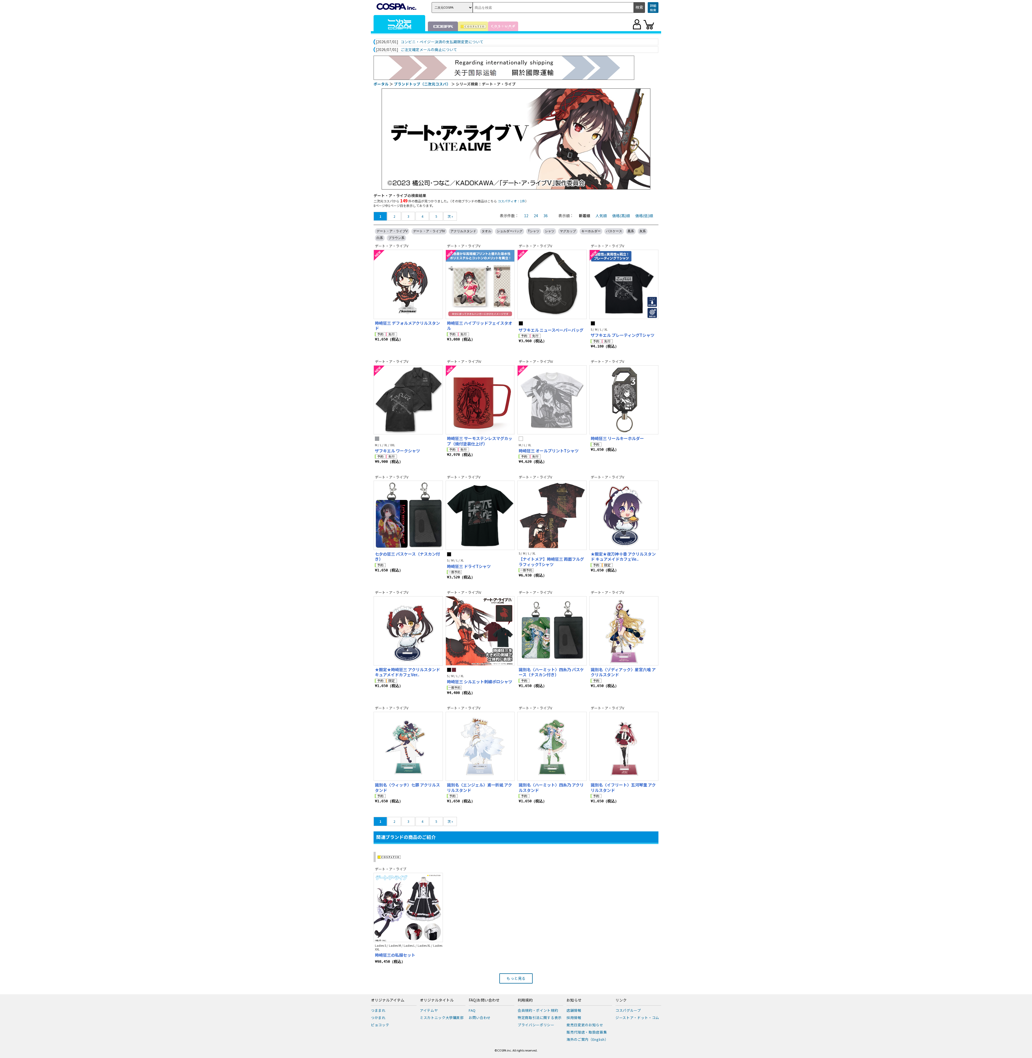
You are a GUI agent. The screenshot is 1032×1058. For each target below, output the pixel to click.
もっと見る (516, 978)
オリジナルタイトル (437, 1000)
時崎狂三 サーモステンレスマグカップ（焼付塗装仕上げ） (479, 440)
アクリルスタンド (463, 231)
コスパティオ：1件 (511, 201)
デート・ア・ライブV (392, 231)
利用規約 (525, 1000)
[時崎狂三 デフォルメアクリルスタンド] (408, 284)
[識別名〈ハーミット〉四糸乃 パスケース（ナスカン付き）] (552, 630)
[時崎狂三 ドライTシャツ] (480, 515)
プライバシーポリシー (536, 1024)
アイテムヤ (429, 1010)
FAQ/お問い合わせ (484, 1000)
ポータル (381, 84)
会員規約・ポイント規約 (538, 1010)
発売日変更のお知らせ (585, 1024)
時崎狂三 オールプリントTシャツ (549, 450)
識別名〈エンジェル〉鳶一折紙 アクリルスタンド (479, 787)
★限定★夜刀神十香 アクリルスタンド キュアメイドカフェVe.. (623, 556)
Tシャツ (533, 231)
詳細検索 (653, 7)
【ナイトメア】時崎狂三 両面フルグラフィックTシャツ (551, 561)
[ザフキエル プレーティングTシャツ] (624, 284)
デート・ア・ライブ (390, 868)
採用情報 (574, 1017)
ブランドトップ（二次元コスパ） (422, 84)
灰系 (642, 231)
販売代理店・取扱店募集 (587, 1032)
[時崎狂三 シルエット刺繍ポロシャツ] (480, 630)
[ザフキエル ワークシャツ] (408, 400)
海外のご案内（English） (587, 1039)
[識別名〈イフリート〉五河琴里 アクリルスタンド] (624, 746)
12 (526, 215)
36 (545, 215)
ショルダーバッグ (509, 231)
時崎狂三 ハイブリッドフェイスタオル (479, 325)
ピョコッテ (380, 1024)
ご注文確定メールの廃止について (429, 49)
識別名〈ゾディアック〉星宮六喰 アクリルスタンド (623, 672)
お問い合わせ (480, 1017)
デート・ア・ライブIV (429, 231)
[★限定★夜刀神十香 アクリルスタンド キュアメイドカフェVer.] (624, 515)
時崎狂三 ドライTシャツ (469, 566)
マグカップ (568, 231)
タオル (486, 231)
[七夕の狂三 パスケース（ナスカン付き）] (408, 515)
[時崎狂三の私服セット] (408, 907)
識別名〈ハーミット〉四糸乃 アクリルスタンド (551, 787)
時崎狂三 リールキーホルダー (617, 438)
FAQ (472, 1010)
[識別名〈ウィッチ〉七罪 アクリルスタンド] (408, 746)
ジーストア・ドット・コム (637, 1017)
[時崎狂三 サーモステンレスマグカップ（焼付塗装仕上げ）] (480, 400)
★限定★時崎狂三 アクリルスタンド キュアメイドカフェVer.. (407, 672)
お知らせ (574, 1000)
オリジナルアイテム (387, 1000)
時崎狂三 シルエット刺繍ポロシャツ (479, 681)
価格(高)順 (621, 215)
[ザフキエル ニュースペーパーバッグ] (552, 284)
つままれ (378, 1010)
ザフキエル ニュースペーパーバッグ (551, 330)
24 (536, 215)
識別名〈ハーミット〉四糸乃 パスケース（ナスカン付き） (551, 672)
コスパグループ (628, 1010)
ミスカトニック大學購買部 (442, 1017)
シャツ (549, 231)
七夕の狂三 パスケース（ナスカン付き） (407, 556)
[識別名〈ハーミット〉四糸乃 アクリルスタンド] (552, 746)
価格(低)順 (644, 215)
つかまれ (378, 1017)
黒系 (631, 231)
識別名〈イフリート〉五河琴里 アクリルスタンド (623, 787)
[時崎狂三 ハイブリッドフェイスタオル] (480, 284)
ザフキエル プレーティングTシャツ (622, 335)
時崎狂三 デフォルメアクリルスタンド (407, 325)
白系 (380, 238)
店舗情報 (574, 1010)
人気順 (601, 215)
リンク (621, 1000)
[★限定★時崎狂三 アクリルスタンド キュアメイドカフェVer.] (408, 630)
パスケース (614, 231)
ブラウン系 (396, 238)
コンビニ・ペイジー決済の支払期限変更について (442, 42)
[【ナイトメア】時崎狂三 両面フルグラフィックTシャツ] (552, 515)
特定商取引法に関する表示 (540, 1017)
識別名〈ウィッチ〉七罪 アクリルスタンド (407, 787)
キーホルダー (591, 231)
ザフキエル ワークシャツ (397, 450)
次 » (450, 216)
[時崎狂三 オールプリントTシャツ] (552, 400)
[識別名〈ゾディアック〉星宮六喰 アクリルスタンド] (624, 630)
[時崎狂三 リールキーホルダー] (624, 400)
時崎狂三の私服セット (395, 955)
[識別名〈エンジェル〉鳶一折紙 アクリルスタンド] (480, 746)
